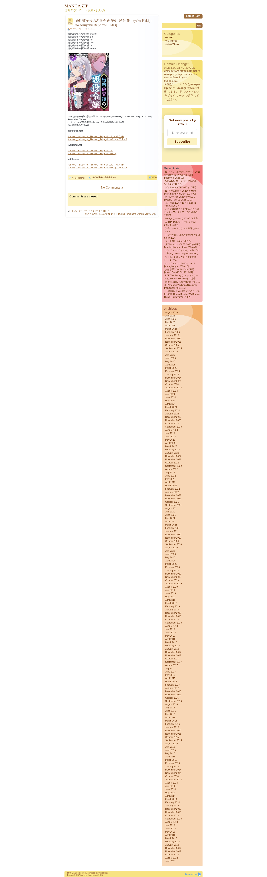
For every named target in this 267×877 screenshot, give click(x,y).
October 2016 (172, 698)
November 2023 (173, 420)
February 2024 (172, 410)
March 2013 (171, 838)
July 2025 (170, 355)
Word (100, 873)
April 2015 (170, 756)
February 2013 (172, 841)
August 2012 (171, 858)
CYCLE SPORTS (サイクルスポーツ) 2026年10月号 (181, 182)
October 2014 (172, 776)
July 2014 (170, 786)
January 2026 (172, 335)
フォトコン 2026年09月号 (178, 241)
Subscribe (182, 141)
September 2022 (173, 466)
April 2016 (170, 717)
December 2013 (173, 809)
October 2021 (172, 502)
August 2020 (171, 547)
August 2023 (171, 430)
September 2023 (173, 427)
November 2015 (173, 734)
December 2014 (173, 769)
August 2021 (171, 508)
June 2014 (170, 789)
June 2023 (170, 436)
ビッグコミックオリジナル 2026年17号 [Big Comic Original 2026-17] (181, 252)
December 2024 (173, 378)
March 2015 (171, 760)
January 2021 (172, 531)
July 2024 (170, 394)
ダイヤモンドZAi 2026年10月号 (180, 187)
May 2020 (170, 557)
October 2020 (172, 541)
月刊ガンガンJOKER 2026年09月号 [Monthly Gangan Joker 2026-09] (182, 246)
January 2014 (172, 805)
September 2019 (173, 583)
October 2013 (172, 815)
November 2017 (173, 655)
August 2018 (171, 626)
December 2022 (173, 456)
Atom (81, 875)
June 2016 (170, 711)
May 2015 (170, 753)
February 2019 (172, 606)
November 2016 (173, 694)
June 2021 (170, 515)
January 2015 (172, 766)
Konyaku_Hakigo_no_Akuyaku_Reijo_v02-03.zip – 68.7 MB (97, 139)
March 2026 (171, 329)
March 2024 (171, 407)
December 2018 (173, 613)
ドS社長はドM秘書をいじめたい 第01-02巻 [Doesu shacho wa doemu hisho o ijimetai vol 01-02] (182, 294)
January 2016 (172, 727)
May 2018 (170, 636)
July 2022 (170, 472)
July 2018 (170, 629)
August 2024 (171, 391)
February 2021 (172, 528)
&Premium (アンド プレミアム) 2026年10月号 (180, 223)
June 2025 (170, 358)
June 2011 (170, 861)
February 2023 (172, 449)
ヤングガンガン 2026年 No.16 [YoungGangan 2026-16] (179, 265)
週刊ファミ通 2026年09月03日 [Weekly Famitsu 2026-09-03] (180, 198)
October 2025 (172, 345)
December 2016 (173, 691)
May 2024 (170, 400)
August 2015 (171, 743)
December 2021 (173, 495)
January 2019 (172, 609)
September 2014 (173, 779)
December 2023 (173, 417)
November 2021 (173, 498)
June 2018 (170, 632)
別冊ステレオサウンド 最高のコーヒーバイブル (181, 258)
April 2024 (170, 404)
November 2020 (173, 538)
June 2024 (170, 397)
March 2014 (171, 799)
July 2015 (170, 747)
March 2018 (171, 642)
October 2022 (172, 462)
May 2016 (170, 714)
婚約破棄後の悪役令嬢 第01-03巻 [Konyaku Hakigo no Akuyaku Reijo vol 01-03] (113, 23)
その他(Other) (172, 44)
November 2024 (173, 381)
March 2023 (171, 446)
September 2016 (173, 701)
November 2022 (173, 459)
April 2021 (170, 521)
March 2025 (171, 368)
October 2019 (172, 580)
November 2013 (173, 812)
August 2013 (171, 822)
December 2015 (173, 730)
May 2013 (170, 832)
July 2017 (170, 668)
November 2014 (173, 773)
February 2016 (172, 724)
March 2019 (171, 603)
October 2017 (172, 658)
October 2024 (172, 384)
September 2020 (173, 544)
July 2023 (170, 433)
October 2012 (172, 854)
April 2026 (170, 325)
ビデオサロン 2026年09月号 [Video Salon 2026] (182, 236)
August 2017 (171, 665)
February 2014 (172, 802)
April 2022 (170, 482)
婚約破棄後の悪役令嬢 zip (104, 177)
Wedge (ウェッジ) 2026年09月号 (181, 218)
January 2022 (172, 492)
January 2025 (172, 374)
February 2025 (172, 371)
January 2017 (172, 688)
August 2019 (171, 587)
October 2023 (172, 423)
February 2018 (172, 645)
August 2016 (171, 704)
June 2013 (170, 828)
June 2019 (170, 593)
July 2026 (170, 315)
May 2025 (170, 361)
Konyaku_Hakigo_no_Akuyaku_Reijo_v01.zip (90, 150)
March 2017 (171, 681)
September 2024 (173, 387)
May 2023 (170, 440)
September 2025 (173, 348)
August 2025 (171, 351)
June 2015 (170, 750)
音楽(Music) (171, 41)
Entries (70, 875)
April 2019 (170, 600)
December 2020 (173, 534)
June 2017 (170, 671)
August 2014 (171, 783)
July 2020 (170, 551)
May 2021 (170, 518)
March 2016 (171, 720)
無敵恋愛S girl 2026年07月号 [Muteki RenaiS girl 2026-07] (179, 271)
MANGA (91, 29)
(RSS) (76, 875)
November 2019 (173, 577)
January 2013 (172, 845)
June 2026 (170, 319)
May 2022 (170, 479)
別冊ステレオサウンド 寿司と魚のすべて (181, 230)
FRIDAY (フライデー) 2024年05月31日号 (89, 211)
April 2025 (170, 364)
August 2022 (171, 469)
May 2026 (170, 322)
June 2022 (170, 476)
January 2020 (172, 570)
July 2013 (170, 825)
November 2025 (173, 342)
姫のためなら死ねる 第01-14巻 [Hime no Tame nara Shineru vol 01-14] (120, 214)
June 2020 (170, 554)
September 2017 (173, 662)
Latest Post (193, 15)
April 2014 (170, 796)
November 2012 (173, 851)
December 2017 (173, 652)
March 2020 (171, 564)
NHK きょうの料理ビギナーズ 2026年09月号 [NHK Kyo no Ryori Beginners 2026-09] (182, 175)
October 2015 (172, 737)
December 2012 (173, 848)
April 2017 (170, 678)
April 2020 (170, 560)
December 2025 (173, 338)
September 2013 (173, 818)
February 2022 (172, 489)
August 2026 (171, 312)
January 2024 (172, 413)
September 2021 (173, 505)
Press (105, 873)
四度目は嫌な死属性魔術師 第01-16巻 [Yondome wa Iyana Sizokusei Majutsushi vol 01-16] (182, 285)
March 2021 (171, 525)
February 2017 (172, 685)
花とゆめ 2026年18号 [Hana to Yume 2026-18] (180, 204)
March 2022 (171, 485)
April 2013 (170, 835)
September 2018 (173, 623)
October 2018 (172, 619)
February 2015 (172, 763)
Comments (92, 875)
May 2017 (170, 675)
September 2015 (173, 740)
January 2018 (172, 649)
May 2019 (170, 596)
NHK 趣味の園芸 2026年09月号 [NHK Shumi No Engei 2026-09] (180, 192)
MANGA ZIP (72, 873)
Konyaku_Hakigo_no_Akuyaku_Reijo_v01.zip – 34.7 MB (96, 136)
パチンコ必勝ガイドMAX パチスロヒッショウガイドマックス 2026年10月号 (181, 212)
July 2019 (170, 590)
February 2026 (172, 332)
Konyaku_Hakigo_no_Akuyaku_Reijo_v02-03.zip (92, 153)
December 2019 (173, 574)
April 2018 (170, 639)
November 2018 (173, 616)
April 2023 (170, 443)
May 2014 (170, 792)
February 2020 (172, 567)
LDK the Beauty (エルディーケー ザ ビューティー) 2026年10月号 (181, 277)
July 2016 (170, 707)
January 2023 (172, 453)
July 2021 (170, 511)
